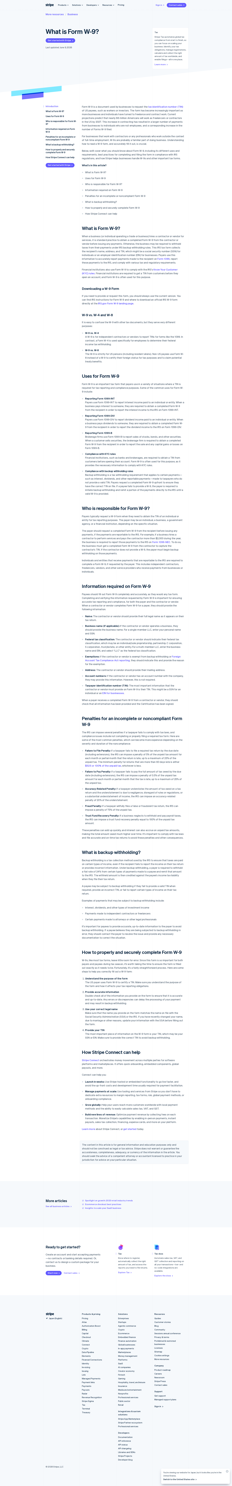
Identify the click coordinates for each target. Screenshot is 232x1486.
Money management (127, 1356)
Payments (86, 1386)
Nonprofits (123, 1393)
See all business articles (58, 1206)
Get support (160, 1395)
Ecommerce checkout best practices (103, 1204)
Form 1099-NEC (161, 542)
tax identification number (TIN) (165, 106)
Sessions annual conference (167, 1333)
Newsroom (159, 1377)
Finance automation (127, 1341)
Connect (86, 1344)
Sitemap (158, 1351)
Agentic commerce (127, 1325)
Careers (158, 1373)
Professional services (128, 1397)
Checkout (86, 1337)
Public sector (124, 1401)
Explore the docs (162, 1275)
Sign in (159, 5)
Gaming (121, 1378)
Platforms (122, 1359)
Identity (85, 1363)
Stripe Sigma (88, 1401)
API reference (124, 1441)
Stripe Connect (90, 1060)
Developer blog (125, 1459)
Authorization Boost (91, 1325)
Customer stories (162, 1322)
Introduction (52, 106)
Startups (122, 1322)
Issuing (85, 1371)
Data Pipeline (88, 1352)
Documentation (125, 1437)
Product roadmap (162, 1370)
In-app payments (126, 1348)
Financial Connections (92, 1359)
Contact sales (175, 5)
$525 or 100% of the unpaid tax (103, 765)
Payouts (86, 1389)
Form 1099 (163, 258)
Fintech (121, 1374)
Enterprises (123, 1318)
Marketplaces (124, 1352)
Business (73, 14)
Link (84, 1374)
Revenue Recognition (92, 1397)
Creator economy (126, 1371)
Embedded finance (127, 1337)
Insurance (122, 1386)
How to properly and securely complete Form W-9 (60, 151)
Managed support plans (165, 1399)
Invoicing (86, 1367)
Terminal (86, 1408)
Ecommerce (123, 1333)
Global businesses (126, 1344)
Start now (53, 1273)
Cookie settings (161, 1355)
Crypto (85, 1348)
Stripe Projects (125, 1456)
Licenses (158, 1348)
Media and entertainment (130, 1389)
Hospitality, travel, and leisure (131, 1382)
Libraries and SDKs (126, 1452)
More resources (55, 14)
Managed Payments (91, 1378)
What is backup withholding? (60, 144)
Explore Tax (124, 1272)
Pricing (121, 5)
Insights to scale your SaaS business (103, 1208)
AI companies (124, 1367)
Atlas (84, 1322)
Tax (83, 1404)
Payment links (88, 1382)
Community (159, 1329)
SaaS (120, 1363)
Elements (86, 1356)
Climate (85, 1341)
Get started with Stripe (59, 40)
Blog (156, 1325)
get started (129, 1128)
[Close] (227, 1472)
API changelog (124, 1448)
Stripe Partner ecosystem (130, 1422)
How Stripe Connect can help (60, 157)
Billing (84, 1329)
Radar (84, 1393)
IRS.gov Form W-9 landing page (115, 303)
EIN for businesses (113, 693)
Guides (157, 1318)
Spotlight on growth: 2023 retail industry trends (109, 1200)
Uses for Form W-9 (55, 116)
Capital (85, 1333)
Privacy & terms (161, 1337)
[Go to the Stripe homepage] (49, 1314)
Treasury (86, 1412)
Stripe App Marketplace (129, 1418)
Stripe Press (160, 1381)
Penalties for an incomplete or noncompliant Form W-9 (61, 138)
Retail (120, 1404)
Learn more (160, 64)
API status (123, 1444)
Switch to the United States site (179, 1479)
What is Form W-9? (55, 111)
